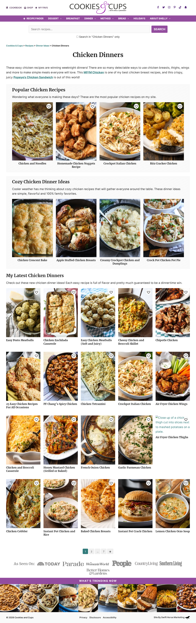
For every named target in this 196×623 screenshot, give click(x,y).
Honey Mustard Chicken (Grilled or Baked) (59, 469)
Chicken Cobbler (17, 531)
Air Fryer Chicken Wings (171, 404)
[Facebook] (158, 7)
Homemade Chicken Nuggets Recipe (76, 165)
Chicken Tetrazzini (93, 404)
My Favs (43, 7)
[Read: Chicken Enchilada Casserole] (60, 312)
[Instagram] (169, 7)
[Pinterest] (174, 7)
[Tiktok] (180, 7)
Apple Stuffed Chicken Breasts (76, 260)
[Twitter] (163, 7)
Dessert (53, 18)
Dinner (88, 18)
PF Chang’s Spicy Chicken (60, 404)
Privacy (83, 617)
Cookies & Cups (14, 45)
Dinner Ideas (42, 45)
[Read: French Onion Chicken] (98, 440)
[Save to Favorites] (48, 106)
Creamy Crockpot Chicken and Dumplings (120, 262)
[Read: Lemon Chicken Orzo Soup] (173, 503)
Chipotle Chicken (167, 340)
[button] (60, 18)
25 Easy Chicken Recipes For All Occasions (22, 405)
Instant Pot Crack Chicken (135, 531)
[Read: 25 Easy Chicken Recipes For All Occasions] (23, 376)
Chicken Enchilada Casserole (55, 342)
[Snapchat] (185, 7)
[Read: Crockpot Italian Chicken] (135, 376)
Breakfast (73, 18)
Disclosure (95, 617)
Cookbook (15, 7)
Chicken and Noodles (32, 163)
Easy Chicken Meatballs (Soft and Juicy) (96, 342)
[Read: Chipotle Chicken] (173, 312)
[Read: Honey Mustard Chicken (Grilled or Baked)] (60, 440)
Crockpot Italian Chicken (120, 163)
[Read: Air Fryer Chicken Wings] (173, 376)
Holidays (139, 18)
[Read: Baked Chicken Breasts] (98, 503)
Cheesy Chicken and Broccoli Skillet (131, 342)
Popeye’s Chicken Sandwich (33, 77)
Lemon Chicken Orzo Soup (173, 531)
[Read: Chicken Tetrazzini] (98, 376)
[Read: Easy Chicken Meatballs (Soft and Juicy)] (98, 312)
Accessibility (109, 617)
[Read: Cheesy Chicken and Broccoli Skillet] (135, 312)
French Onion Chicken (95, 467)
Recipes (29, 45)
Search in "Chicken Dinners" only (99, 36)
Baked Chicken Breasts (96, 531)
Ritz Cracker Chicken (163, 163)
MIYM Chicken (94, 72)
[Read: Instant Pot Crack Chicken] (135, 503)
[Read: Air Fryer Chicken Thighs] (173, 424)
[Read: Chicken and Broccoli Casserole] (23, 440)
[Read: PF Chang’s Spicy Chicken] (60, 376)
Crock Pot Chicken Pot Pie (163, 260)
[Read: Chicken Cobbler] (23, 503)
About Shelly (159, 18)
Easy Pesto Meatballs (20, 340)
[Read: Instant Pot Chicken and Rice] (60, 503)
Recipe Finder (35, 18)
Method (105, 18)
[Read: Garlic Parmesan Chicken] (135, 440)
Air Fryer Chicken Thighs (172, 437)
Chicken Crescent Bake (32, 260)
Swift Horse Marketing (173, 617)
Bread (122, 18)
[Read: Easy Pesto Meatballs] (23, 312)
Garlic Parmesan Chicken (134, 467)
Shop (30, 7)
